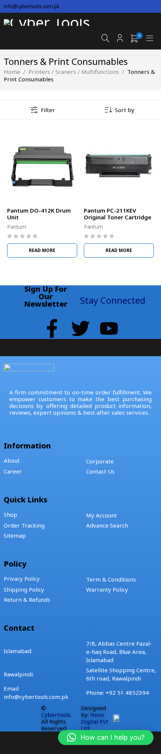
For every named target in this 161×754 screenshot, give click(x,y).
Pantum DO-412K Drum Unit (39, 214)
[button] (106, 737)
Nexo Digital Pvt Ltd (94, 721)
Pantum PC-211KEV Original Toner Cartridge (117, 214)
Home (12, 71)
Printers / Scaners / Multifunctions (73, 71)
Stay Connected (112, 300)
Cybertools (55, 714)
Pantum (16, 226)
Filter (48, 110)
